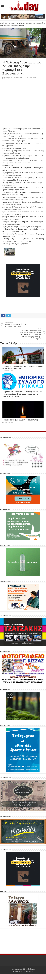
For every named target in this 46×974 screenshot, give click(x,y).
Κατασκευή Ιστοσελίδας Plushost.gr (23, 953)
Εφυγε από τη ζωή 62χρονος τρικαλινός (20, 420)
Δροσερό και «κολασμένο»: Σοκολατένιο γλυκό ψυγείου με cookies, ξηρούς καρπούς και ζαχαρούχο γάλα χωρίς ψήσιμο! (30, 333)
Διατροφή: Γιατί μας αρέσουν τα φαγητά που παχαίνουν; (15, 324)
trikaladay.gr (4, 23)
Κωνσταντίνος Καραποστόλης (13, 77)
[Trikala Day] (23, 6)
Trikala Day (29, 955)
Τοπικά (13, 23)
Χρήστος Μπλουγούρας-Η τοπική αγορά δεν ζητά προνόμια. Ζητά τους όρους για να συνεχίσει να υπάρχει (22, 394)
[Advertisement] (23, 104)
